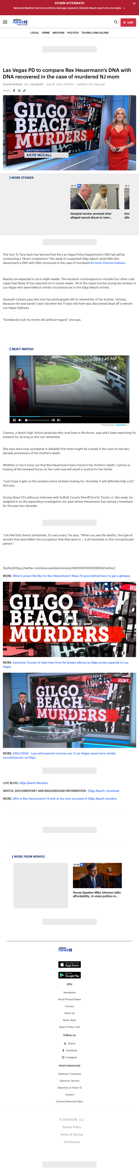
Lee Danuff (36, 84)
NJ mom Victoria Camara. (108, 263)
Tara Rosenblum (12, 84)
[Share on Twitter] (19, 90)
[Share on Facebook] (14, 90)
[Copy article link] (24, 90)
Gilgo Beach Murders (33, 783)
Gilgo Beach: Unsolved (103, 791)
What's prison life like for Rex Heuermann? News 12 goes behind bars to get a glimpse (71, 576)
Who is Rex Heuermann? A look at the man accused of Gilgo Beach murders (65, 798)
